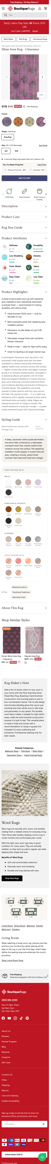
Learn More (41, 164)
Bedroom (31, 926)
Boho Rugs (37, 751)
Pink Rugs (23, 39)
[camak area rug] (7, 122)
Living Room (7, 926)
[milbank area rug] (30, 122)
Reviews (5, 1036)
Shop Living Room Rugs (12, 960)
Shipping (6, 1085)
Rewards (6, 1052)
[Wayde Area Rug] (34, 640)
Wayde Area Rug (32, 656)
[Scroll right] (45, 121)
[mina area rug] (41, 122)
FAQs (4, 1080)
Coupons (6, 1057)
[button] (46, 8)
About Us (6, 1031)
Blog (4, 1047)
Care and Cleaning (10, 1095)
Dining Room (20, 926)
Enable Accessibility (11, 1101)
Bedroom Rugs (11, 751)
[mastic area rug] (18, 122)
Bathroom (6, 929)
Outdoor (16, 929)
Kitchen (39, 926)
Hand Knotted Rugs (33, 755)
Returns (5, 1090)
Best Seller (8, 39)
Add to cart (24, 178)
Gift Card (6, 1062)
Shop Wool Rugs (12, 878)
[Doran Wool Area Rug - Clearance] (12, 640)
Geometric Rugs (14, 755)
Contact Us (7, 1074)
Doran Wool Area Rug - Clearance (11, 657)
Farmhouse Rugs (40, 39)
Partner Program (9, 1041)
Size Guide (43, 145)
